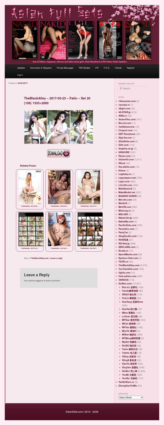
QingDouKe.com (127, 236)
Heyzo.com (125, 155)
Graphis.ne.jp (126, 148)
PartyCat (123, 232)
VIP (97, 67)
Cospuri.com (125, 130)
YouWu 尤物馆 (129, 378)
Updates (21, 67)
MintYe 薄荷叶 (129, 330)
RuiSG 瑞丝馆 (129, 345)
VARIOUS (123, 279)
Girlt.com (123, 144)
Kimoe (122, 170)
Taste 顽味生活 (130, 349)
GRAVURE (124, 152)
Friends (118, 67)
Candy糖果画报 (130, 290)
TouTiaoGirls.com (128, 268)
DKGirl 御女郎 (129, 294)
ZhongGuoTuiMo (128, 385)
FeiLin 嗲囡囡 (129, 298)
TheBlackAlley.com (40, 258)
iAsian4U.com (126, 159)
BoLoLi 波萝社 (129, 287)
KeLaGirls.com (127, 166)
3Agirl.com (124, 108)
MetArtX (123, 203)
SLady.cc (123, 250)
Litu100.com (125, 185)
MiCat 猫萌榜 (129, 323)
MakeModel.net (127, 192)
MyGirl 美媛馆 (129, 341)
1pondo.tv (124, 104)
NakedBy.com (126, 221)
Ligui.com (124, 181)
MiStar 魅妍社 (129, 334)
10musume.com (127, 101)
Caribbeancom (126, 126)
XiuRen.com (125, 283)
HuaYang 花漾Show (132, 301)
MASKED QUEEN (128, 196)
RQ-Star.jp (124, 243)
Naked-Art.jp (125, 217)
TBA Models (84, 67)
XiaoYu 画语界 (129, 363)
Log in (20, 74)
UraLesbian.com (127, 276)
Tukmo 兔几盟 (129, 352)
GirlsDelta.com (127, 141)
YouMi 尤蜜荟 (129, 374)
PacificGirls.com (127, 225)
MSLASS (123, 214)
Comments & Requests (41, 67)
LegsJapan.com (127, 177)
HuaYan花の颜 (129, 309)
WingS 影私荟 (129, 360)
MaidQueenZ (125, 188)
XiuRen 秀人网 (129, 371)
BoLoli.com (125, 123)
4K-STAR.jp (125, 112)
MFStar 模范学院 (130, 319)
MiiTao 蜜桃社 (129, 327)
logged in (39, 280)
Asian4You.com (127, 119)
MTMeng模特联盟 (131, 338)
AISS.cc (123, 115)
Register (131, 67)
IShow (122, 163)
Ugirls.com (124, 272)
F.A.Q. (107, 67)
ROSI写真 (123, 239)
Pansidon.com (126, 228)
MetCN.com (125, 206)
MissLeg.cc (125, 210)
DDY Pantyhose (127, 133)
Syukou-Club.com (128, 258)
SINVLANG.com (127, 246)
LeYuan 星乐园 (130, 316)
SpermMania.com (128, 254)
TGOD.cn (123, 261)
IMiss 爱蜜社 (128, 312)
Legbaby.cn (125, 174)
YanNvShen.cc (126, 381)
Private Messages (65, 67)
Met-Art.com (125, 199)
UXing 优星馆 (129, 356)
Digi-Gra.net (125, 137)
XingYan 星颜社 (130, 367)
